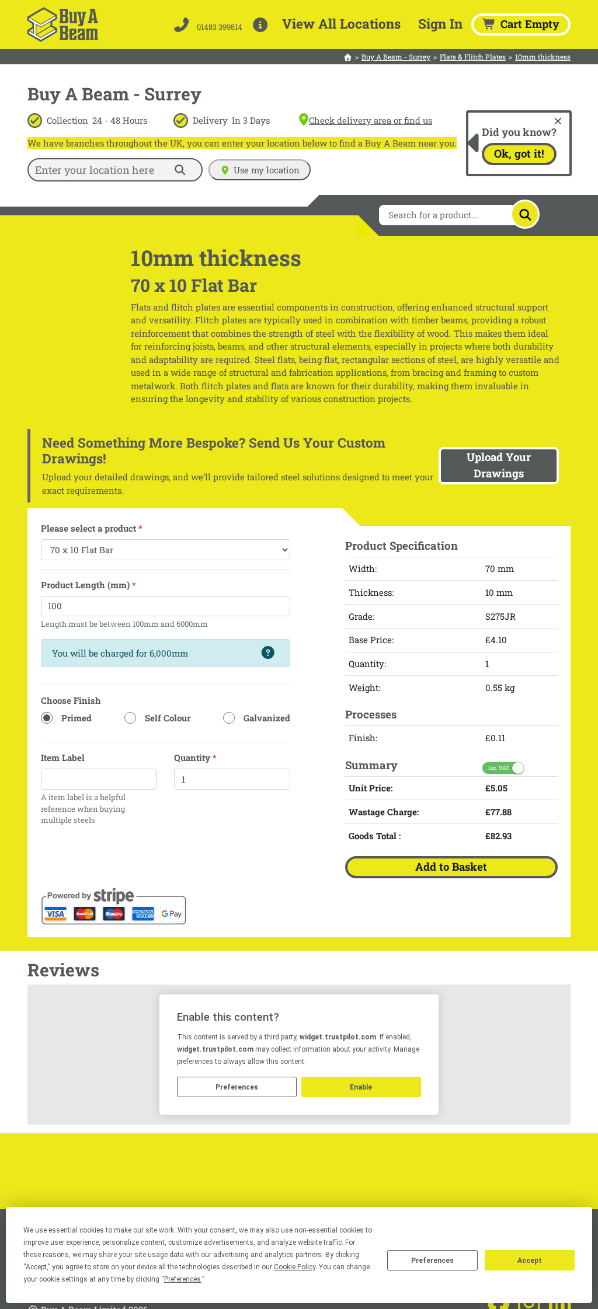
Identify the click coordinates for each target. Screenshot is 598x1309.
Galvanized (267, 718)
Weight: (364, 687)
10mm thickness (543, 56)
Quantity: (367, 663)
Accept (529, 1260)
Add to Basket (451, 867)
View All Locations (341, 23)
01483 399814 (218, 27)
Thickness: (371, 592)
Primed (76, 718)
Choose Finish (71, 700)
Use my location (267, 170)
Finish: (363, 737)
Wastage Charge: (384, 812)
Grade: (361, 616)
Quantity (195, 757)
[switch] (503, 768)
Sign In (440, 23)
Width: (363, 568)
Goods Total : (375, 836)
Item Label (63, 757)
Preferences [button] (182, 1279)
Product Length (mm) (88, 585)
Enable (361, 1087)
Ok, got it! (519, 153)
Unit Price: (370, 788)
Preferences (432, 1260)
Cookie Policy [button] (294, 1267)
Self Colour (167, 718)
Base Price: (371, 639)
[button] (262, 24)
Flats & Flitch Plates (473, 56)
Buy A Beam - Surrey (395, 56)
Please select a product (91, 528)
